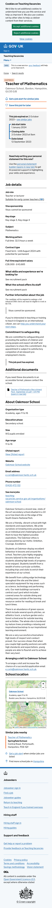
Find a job (8, 792)
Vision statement (35, 867)
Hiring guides (10, 827)
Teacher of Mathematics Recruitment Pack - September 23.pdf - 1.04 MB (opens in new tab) (26, 391)
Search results (18, 73)
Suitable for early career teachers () (24, 199)
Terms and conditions (14, 863)
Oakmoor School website (17, 464)
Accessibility (33, 863)
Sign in (6, 51)
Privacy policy (21, 859)
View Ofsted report (14, 454)
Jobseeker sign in (12, 788)
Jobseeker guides (12, 797)
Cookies (8, 859)
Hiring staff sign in (12, 823)
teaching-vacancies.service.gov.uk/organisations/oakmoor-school (25, 498)
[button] (27, 704)
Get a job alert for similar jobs (24, 98)
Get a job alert (16, 753)
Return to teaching (13, 802)
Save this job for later (20, 105)
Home (6, 73)
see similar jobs (24, 119)
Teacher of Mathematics (20, 737)
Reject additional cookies (26, 33)
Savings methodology (14, 867)
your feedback (35, 65)
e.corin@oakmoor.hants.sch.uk (20, 475)
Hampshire (38, 761)
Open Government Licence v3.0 (19, 879)
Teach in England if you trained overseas (23, 807)
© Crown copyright (26, 901)
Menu (6, 60)
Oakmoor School (16, 691)
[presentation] (26, 704)
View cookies (26, 39)
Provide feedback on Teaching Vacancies (23, 848)
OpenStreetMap (33, 727)
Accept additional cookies (26, 26)
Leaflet (16, 727)
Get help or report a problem (18, 843)
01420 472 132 (12, 485)
